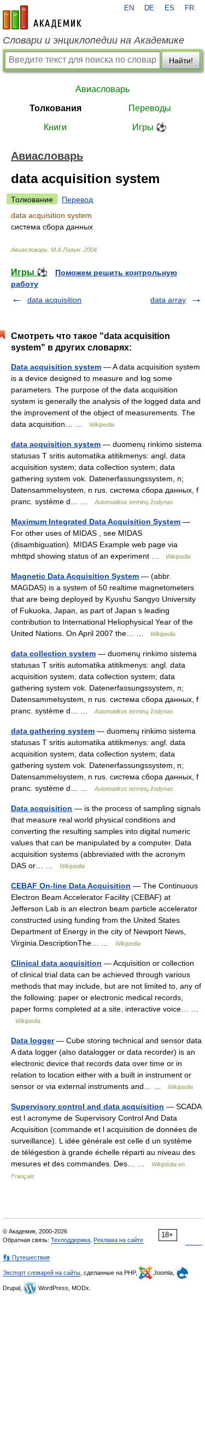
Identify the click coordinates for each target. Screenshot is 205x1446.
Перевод (77, 199)
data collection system (53, 653)
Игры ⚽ (149, 127)
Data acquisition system (56, 366)
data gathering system (53, 731)
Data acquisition (41, 808)
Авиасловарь (102, 89)
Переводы (149, 108)
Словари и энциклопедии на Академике (93, 40)
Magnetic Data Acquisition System (75, 576)
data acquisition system (56, 444)
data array (168, 299)
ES (169, 8)
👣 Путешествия (26, 1257)
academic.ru (42, 17)
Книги (55, 127)
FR (189, 8)
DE (149, 8)
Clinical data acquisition (56, 963)
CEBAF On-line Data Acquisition (71, 885)
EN (129, 8)
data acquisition (54, 299)
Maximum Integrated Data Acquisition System (95, 521)
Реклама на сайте (118, 1240)
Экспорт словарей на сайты (41, 1272)
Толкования (55, 108)
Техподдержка (70, 1240)
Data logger (32, 1040)
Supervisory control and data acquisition (87, 1106)
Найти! (181, 60)
